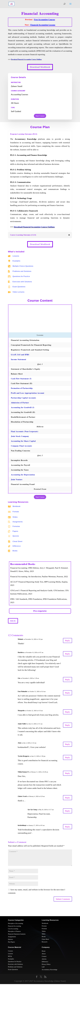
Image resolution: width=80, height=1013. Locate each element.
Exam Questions (19, 287)
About (44, 953)
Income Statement (18, 359)
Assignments (18, 522)
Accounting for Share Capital (23, 441)
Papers (15, 531)
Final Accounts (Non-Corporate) (24, 431)
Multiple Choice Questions (23, 266)
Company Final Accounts (21, 446)
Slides (15, 517)
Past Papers (11, 942)
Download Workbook (40, 67)
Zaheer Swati (16, 86)
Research (44, 942)
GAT (43, 967)
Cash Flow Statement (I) (21, 378)
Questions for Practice (21, 276)
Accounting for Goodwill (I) (22, 407)
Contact (44, 956)
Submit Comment (63, 899)
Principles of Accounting (15, 923)
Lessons (16, 256)
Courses (10, 951)
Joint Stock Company (20, 436)
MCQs (10, 956)
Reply (67, 640)
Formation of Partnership (22, 388)
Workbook (16, 506)
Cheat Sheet (17, 541)
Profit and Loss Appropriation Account (27, 393)
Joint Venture (16, 479)
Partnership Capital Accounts (23, 398)
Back (13, 621)
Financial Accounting (14, 926)
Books (15, 551)
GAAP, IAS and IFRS (20, 354)
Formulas (16, 526)
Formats (16, 511)
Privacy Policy (46, 964)
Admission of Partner (20, 402)
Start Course (40, 116)
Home (43, 951)
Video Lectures (18, 292)
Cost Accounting (13, 928)
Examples (16, 261)
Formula (44, 928)
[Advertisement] (40, 318)
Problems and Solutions (22, 271)
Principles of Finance (14, 931)
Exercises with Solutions (22, 282)
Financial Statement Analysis (16, 934)
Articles (44, 959)
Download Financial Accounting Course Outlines (26, 59)
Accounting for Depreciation (23, 474)
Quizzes (16, 536)
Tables (44, 931)
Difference (17, 546)
